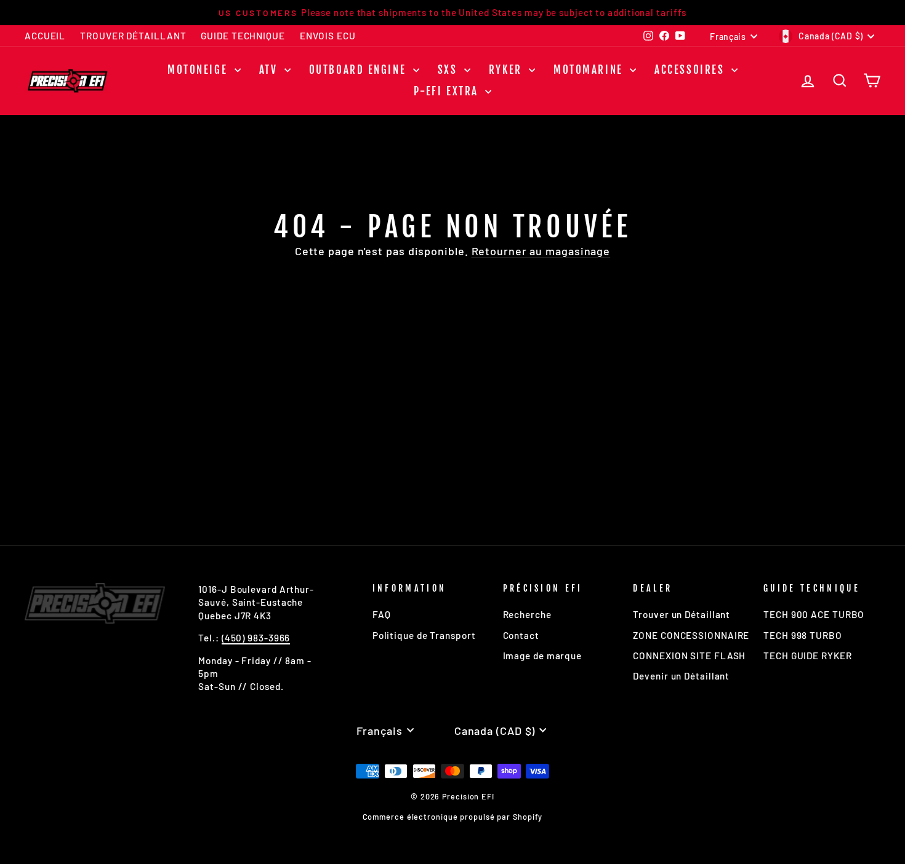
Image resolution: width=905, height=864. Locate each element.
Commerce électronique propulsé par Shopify (453, 817)
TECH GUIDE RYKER (807, 655)
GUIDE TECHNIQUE (243, 35)
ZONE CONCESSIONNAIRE (691, 635)
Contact (521, 635)
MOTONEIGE (199, 69)
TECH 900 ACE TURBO (813, 614)
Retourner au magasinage (541, 251)
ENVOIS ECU (328, 35)
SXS (449, 69)
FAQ (381, 614)
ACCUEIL (45, 35)
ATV (270, 69)
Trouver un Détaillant (681, 614)
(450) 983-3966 (256, 637)
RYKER (507, 69)
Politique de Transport (424, 635)
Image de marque (542, 655)
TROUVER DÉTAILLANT (133, 35)
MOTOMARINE (590, 69)
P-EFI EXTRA (448, 91)
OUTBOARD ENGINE (359, 69)
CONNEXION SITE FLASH (689, 655)
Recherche (527, 614)
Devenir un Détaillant (681, 675)
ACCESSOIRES (691, 69)
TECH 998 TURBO (802, 635)
